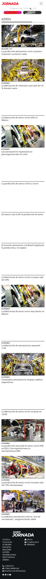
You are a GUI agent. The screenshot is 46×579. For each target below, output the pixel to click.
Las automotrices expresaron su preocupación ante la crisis (16, 153)
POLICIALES (7, 542)
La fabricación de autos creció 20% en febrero (19, 118)
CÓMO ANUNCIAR (12, 568)
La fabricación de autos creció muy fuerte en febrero (22, 312)
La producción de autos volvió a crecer (20, 183)
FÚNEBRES (30, 545)
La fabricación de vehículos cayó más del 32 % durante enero (22, 87)
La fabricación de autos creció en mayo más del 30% (22, 278)
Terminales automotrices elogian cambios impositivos (22, 381)
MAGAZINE (6, 550)
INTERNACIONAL (9, 555)
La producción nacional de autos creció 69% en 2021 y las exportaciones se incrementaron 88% (22, 448)
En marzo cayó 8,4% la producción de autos (22, 214)
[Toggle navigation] (41, 3)
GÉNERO (5, 560)
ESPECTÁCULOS (8, 557)
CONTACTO (9, 566)
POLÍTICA (6, 539)
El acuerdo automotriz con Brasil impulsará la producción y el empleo (22, 246)
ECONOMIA (7, 545)
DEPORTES (6, 547)
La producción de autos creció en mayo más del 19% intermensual (22, 483)
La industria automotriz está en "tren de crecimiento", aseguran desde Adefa (20, 518)
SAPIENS (5, 552)
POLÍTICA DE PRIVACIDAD (15, 571)
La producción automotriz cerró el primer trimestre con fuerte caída (21, 52)
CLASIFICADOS (33, 542)
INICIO (30, 539)
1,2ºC (34, 9)
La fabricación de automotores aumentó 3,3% (20, 346)
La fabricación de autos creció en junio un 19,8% (21, 412)
